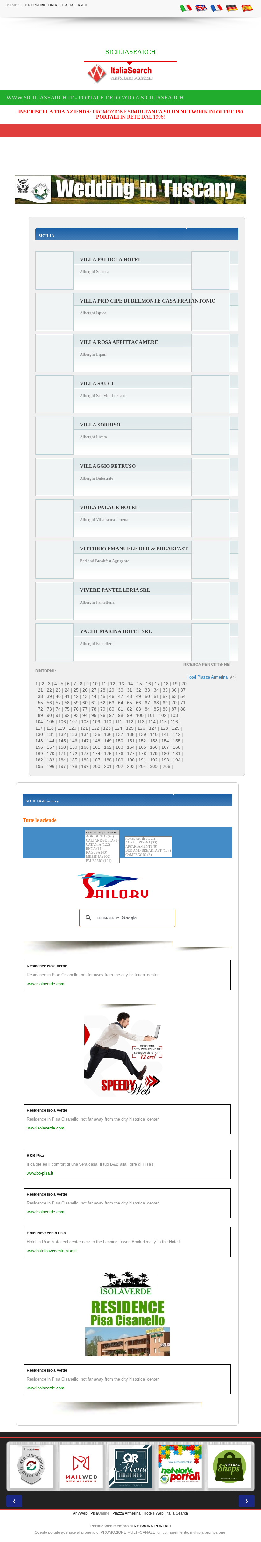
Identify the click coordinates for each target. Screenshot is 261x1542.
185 (73, 759)
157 (50, 747)
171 (62, 753)
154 (165, 740)
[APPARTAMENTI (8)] (148, 847)
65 (129, 702)
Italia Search (177, 1513)
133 (73, 734)
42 (76, 696)
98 (120, 715)
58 (67, 702)
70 (174, 702)
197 (62, 766)
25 (76, 690)
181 (176, 753)
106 (62, 721)
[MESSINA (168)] (102, 857)
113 (141, 721)
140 (154, 734)
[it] (186, 8)
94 (85, 715)
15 (139, 683)
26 (85, 690)
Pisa (94, 1513)
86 (165, 709)
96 (102, 715)
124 (118, 728)
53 (174, 696)
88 (183, 709)
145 (62, 740)
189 (119, 759)
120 (72, 728)
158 (62, 747)
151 (131, 740)
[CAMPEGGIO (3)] (148, 855)
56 (49, 702)
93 (76, 715)
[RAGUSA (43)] (102, 853)
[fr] (216, 8)
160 (85, 747)
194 (176, 759)
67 (147, 702)
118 (50, 728)
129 (176, 728)
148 (96, 740)
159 (73, 747)
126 (141, 728)
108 (85, 721)
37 (183, 690)
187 (96, 759)
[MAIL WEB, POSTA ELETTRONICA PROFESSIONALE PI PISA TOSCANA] (81, 1466)
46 (111, 696)
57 (58, 702)
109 (96, 721)
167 (165, 747)
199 (85, 766)
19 (175, 683)
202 (119, 766)
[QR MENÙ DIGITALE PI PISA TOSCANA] (130, 1466)
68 (156, 702)
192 (154, 759)
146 (73, 740)
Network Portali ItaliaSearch (57, 5)
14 (130, 683)
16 (148, 683)
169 (39, 753)
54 (183, 696)
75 (67, 709)
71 (183, 702)
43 (85, 696)
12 (112, 683)
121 (84, 728)
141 (165, 734)
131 (50, 734)
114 (152, 721)
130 (39, 734)
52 (165, 696)
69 (165, 702)
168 (176, 747)
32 (138, 690)
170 (50, 753)
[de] (231, 8)
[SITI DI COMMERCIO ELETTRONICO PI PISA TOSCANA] (229, 1466)
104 (39, 721)
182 (39, 759)
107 (73, 721)
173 (85, 753)
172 (73, 753)
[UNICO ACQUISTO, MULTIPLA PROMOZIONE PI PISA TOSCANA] (180, 1466)
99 (129, 715)
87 (174, 709)
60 (85, 702)
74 (58, 709)
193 (165, 759)
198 (73, 766)
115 (163, 721)
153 (154, 740)
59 (76, 702)
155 (176, 740)
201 (108, 766)
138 (131, 734)
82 (129, 709)
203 (131, 766)
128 (164, 728)
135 (96, 734)
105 (50, 721)
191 (142, 759)
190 (131, 759)
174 (96, 753)
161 (96, 747)
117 (39, 728)
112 (129, 721)
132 (62, 734)
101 (151, 715)
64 (120, 702)
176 (119, 753)
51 (156, 696)
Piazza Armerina (126, 1513)
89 (40, 715)
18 (166, 683)
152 (142, 740)
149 (108, 740)
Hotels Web (154, 1513)
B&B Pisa (35, 1155)
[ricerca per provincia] (102, 832)
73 (49, 709)
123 (107, 728)
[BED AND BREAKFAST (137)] (148, 851)
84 (147, 709)
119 (61, 728)
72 (40, 709)
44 (93, 696)
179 (154, 753)
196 (50, 766)
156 (39, 747)
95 (93, 715)
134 (85, 734)
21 (40, 690)
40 (58, 696)
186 (85, 759)
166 (154, 747)
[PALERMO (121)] (102, 861)
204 (142, 766)
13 (121, 683)
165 (142, 747)
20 (184, 683)
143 (39, 740)
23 (58, 690)
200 (96, 766)
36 (174, 690)
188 (108, 759)
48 (129, 696)
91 (58, 715)
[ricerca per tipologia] (148, 839)
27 (93, 690)
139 (142, 734)
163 (119, 747)
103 (174, 715)
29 (111, 690)
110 (107, 721)
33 (147, 690)
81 (120, 709)
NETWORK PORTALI (152, 1526)
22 (49, 690)
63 (111, 702)
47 (120, 696)
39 (49, 696)
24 (67, 690)
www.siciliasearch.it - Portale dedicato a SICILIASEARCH (95, 97)
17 (157, 683)
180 (165, 753)
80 (111, 709)
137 (119, 734)
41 (67, 696)
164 (131, 747)
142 (176, 734)
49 (138, 696)
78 (93, 709)
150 (119, 740)
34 (156, 690)
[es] (247, 8)
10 (95, 683)
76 (76, 709)
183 (50, 759)
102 (162, 715)
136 (108, 734)
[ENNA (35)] (102, 849)
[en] (201, 8)
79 (102, 709)
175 (108, 753)
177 (131, 753)
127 (153, 728)
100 (140, 715)
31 (129, 690)
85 (156, 709)
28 (102, 690)
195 (39, 766)
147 (85, 740)
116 (174, 721)
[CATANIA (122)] (102, 845)
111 (118, 721)
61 (93, 702)
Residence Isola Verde (47, 966)
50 (147, 696)
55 (40, 702)
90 (49, 715)
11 (104, 683)
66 (138, 702)
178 (142, 753)
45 (102, 696)
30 (120, 690)
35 (165, 690)
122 (95, 728)
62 (102, 702)
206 (166, 766)
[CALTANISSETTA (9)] (102, 841)
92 (67, 715)
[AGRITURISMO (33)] (148, 843)
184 (62, 759)
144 (50, 740)
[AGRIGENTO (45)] (102, 837)
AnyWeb (80, 1513)
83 (138, 709)
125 (130, 728)
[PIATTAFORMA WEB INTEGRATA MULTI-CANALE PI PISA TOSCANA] (31, 1466)
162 (108, 747)
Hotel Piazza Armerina (207, 677)
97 (111, 715)
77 (85, 709)
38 (40, 696)
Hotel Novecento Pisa (46, 1233)
